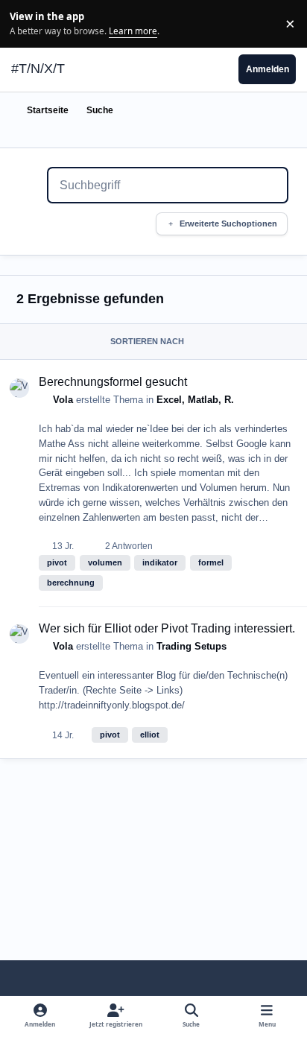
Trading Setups (191, 646)
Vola (63, 399)
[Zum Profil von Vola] (19, 388)
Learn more (25, 23)
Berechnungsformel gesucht (113, 381)
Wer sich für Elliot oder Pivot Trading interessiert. (167, 628)
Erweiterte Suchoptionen (228, 223)
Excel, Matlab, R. (195, 399)
